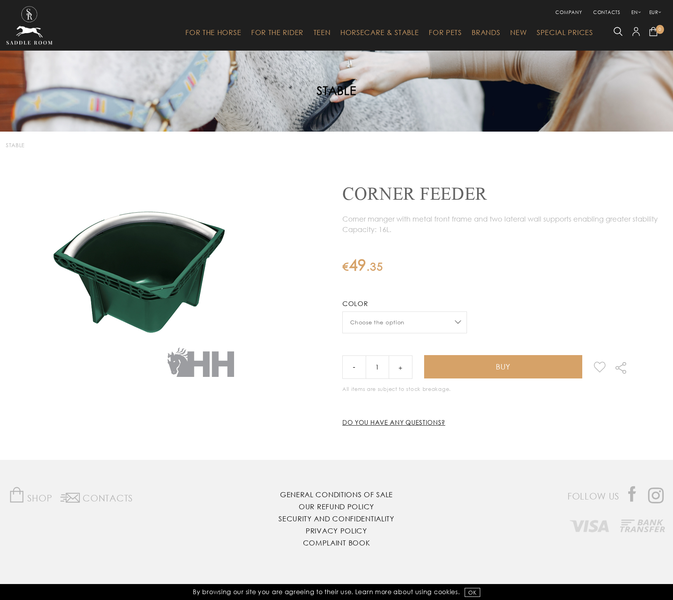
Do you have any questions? (393, 422)
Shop (39, 498)
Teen (322, 32)
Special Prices (565, 32)
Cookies (446, 592)
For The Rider (277, 32)
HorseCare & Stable (379, 32)
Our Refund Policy (336, 506)
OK (472, 592)
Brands (486, 32)
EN (634, 12)
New (518, 32)
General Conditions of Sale (336, 494)
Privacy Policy (336, 530)
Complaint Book (336, 542)
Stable (336, 90)
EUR (653, 12)
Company (568, 12)
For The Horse (213, 32)
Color (355, 303)
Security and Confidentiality (336, 518)
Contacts (606, 12)
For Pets (445, 32)
